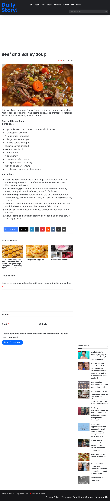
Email (5, 324)
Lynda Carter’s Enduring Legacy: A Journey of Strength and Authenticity (99, 355)
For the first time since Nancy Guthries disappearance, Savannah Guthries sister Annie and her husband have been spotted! (99, 370)
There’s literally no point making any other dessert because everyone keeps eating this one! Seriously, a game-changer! (12, 264)
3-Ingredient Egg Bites (35, 260)
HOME (31, 5)
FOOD (37, 5)
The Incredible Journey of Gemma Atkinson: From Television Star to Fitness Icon (98, 445)
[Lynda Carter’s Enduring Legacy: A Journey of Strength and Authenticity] (83, 355)
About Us (103, 497)
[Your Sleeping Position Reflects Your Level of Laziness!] (83, 385)
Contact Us (91, 497)
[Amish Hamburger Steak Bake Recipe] (83, 457)
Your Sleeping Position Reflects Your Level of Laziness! (99, 384)
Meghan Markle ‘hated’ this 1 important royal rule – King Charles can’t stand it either (99, 469)
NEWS (43, 5)
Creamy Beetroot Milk (59, 260)
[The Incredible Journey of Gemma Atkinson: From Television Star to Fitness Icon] (83, 443)
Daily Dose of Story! (38, 494)
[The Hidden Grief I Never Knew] (83, 480)
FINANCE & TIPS (68, 5)
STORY (49, 5)
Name (5, 314)
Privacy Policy (53, 497)
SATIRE (78, 5)
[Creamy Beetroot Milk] (62, 251)
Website (43, 324)
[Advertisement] (55, 33)
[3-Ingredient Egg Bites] (37, 251)
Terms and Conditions (72, 497)
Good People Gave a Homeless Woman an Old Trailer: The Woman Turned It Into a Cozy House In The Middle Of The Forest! (99, 398)
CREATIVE (57, 5)
